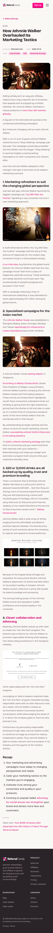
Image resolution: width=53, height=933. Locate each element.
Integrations (35, 876)
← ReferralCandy (10, 19)
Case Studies (15, 53)
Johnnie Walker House (18, 320)
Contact (33, 902)
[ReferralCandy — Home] (11, 5)
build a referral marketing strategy (23, 441)
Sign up (37, 5)
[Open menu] (47, 5)
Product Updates (38, 884)
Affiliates (34, 867)
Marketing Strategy (38, 53)
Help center (8, 906)
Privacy (6, 926)
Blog (5, 898)
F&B (25, 53)
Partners (34, 906)
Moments (34, 871)
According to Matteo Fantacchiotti (20, 383)
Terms (12, 926)
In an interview (10, 264)
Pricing (33, 880)
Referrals (34, 863)
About (33, 898)
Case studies (8, 902)
